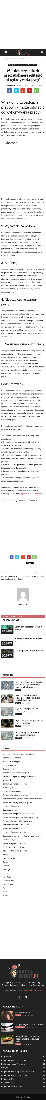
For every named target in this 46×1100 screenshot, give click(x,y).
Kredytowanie (8, 880)
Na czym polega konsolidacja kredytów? (29, 1024)
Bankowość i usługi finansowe (15, 784)
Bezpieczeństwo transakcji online (16, 825)
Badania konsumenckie (12, 758)
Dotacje (6, 865)
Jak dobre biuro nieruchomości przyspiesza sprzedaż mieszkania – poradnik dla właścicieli (28, 697)
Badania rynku (8, 769)
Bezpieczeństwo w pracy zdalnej (16, 832)
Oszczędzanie (8, 884)
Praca (10, 65)
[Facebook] (19, 997)
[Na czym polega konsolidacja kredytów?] (7, 1027)
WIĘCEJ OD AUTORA (11, 620)
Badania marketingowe (12, 761)
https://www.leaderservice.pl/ (31, 494)
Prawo (5, 895)
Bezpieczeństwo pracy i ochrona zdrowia (25, 65)
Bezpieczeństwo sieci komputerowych (18, 821)
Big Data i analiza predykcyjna (14, 847)
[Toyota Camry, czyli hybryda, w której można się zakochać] (7, 723)
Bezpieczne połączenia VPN (14, 843)
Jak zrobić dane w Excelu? (34, 576)
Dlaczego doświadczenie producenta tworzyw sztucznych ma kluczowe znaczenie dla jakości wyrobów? (28, 684)
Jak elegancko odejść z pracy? (29, 650)
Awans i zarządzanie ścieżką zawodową (18, 754)
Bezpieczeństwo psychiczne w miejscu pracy (20, 817)
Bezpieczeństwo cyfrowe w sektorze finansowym (22, 799)
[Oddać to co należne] (7, 1015)
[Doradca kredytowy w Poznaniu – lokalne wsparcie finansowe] (7, 735)
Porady (18, 726)
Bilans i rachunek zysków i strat (15, 851)
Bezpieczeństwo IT (10, 810)
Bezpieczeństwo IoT (11, 806)
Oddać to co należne (22, 1012)
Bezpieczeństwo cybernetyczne (15, 795)
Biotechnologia (9, 858)
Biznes (18, 690)
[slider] (8, 500)
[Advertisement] (23, 24)
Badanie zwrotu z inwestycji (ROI (16, 772)
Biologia (6, 854)
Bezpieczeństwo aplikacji (13, 791)
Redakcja (11, 85)
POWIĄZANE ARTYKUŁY (12, 617)
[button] (42, 52)
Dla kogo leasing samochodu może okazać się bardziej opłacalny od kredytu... (27, 1038)
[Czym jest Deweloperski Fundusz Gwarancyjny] (7, 711)
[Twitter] (26, 997)
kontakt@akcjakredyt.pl (32, 990)
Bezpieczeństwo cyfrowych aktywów (17, 802)
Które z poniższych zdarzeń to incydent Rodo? (12, 577)
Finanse (18, 714)
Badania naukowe (10, 765)
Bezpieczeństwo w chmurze (14, 828)
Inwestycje (7, 877)
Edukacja (6, 869)
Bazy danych (8, 787)
